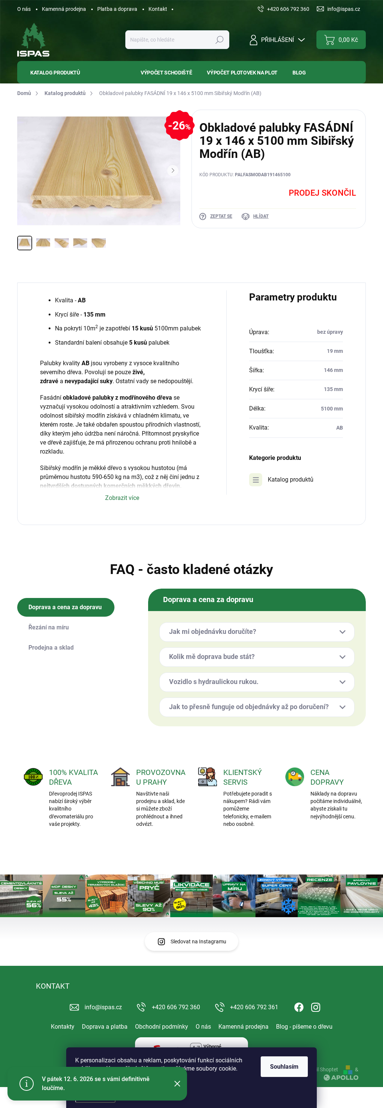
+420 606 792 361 (254, 1007)
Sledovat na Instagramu (198, 941)
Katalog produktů (290, 479)
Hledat (219, 40)
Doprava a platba (105, 1026)
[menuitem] (73, 72)
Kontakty (62, 1026)
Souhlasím (284, 1066)
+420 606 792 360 (176, 1007)
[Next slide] (172, 170)
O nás (24, 9)
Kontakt (157, 9)
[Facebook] (298, 1005)
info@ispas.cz (103, 1007)
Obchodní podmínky (161, 1026)
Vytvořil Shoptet (319, 1069)
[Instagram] (315, 1005)
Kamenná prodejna (64, 9)
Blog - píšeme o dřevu (304, 1026)
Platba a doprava (117, 9)
